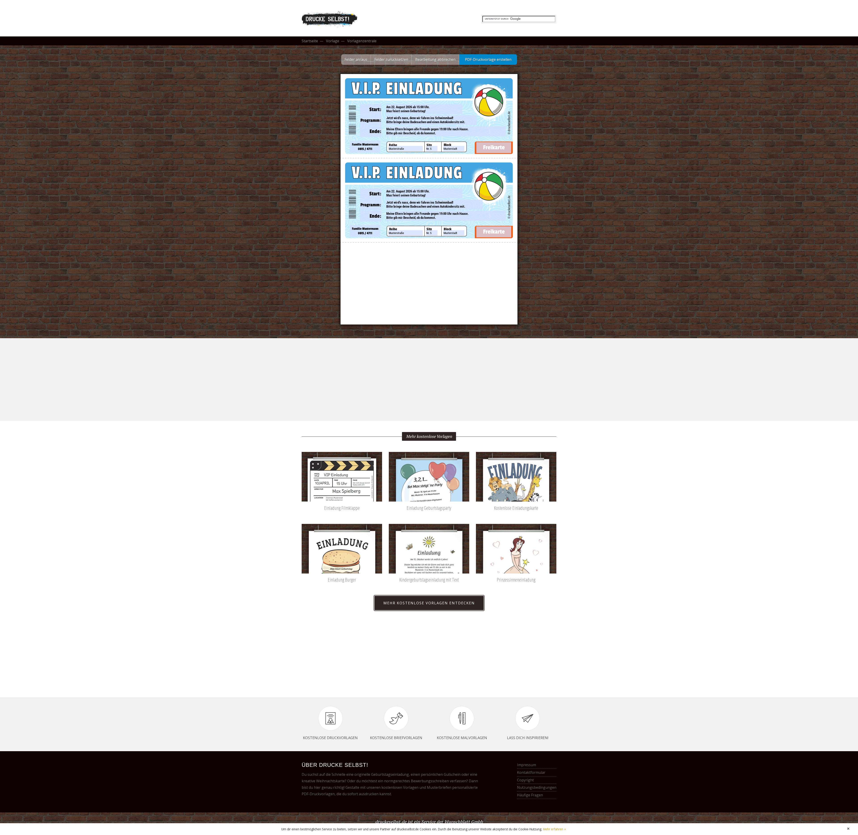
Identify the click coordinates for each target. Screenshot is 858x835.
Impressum (526, 764)
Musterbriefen (439, 787)
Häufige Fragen (530, 795)
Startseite (310, 40)
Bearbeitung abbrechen (435, 59)
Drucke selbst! (331, 19)
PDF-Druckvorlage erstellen (488, 59)
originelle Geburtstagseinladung (381, 774)
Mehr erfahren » (554, 829)
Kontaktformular (531, 772)
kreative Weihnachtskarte (323, 780)
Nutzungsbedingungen (536, 787)
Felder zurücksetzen (391, 59)
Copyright (525, 780)
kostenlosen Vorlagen (399, 787)
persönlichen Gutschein (441, 774)
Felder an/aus (356, 59)
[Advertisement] (429, 377)
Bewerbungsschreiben (430, 780)
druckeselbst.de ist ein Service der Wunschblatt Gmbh (429, 821)
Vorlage (332, 40)
